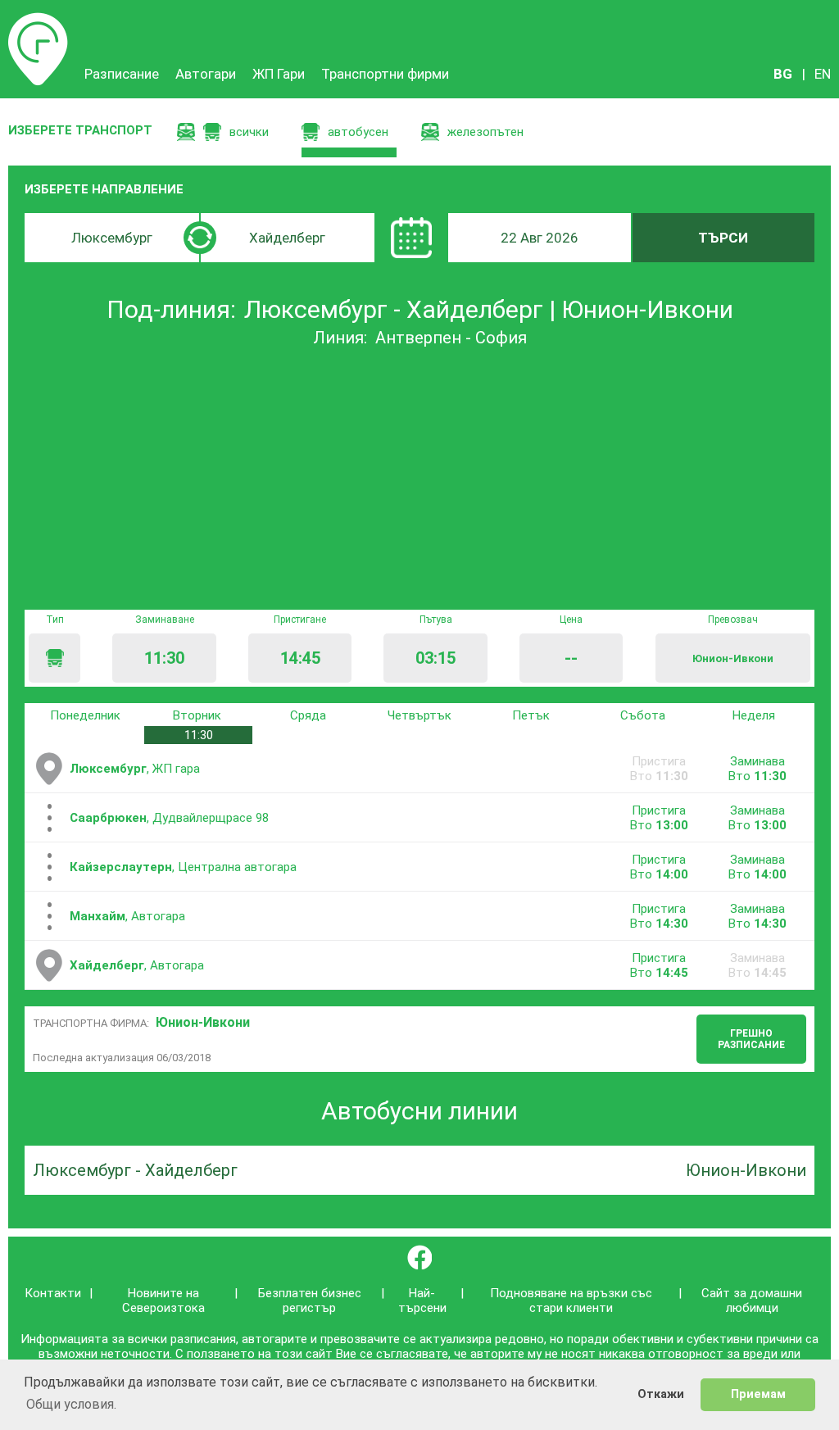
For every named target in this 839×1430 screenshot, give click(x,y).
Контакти (53, 1293)
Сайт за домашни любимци (751, 1300)
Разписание (38, 20)
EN (822, 74)
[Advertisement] (419, 478)
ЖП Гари (278, 74)
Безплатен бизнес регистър (309, 1300)
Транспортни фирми (385, 74)
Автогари (205, 74)
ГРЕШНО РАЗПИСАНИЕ (751, 1039)
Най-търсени (422, 1300)
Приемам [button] (758, 1394)
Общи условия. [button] (71, 1404)
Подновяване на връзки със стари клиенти (571, 1300)
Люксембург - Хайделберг (135, 1170)
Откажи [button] (660, 1394)
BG (782, 74)
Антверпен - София (451, 337)
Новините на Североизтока (163, 1300)
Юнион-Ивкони (203, 1022)
